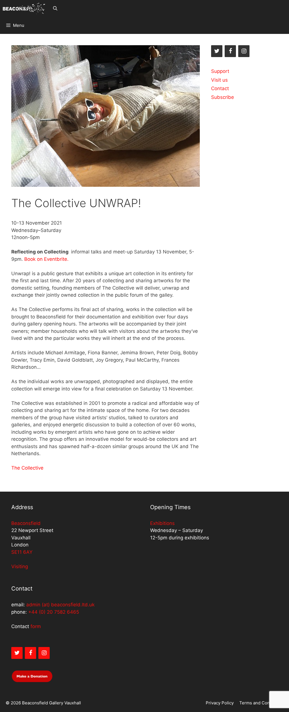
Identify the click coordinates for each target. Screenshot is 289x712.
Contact (220, 88)
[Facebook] (230, 51)
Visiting (19, 566)
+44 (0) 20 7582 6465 (53, 612)
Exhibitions (162, 523)
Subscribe (222, 97)
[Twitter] (216, 51)
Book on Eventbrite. (46, 259)
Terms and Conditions (261, 703)
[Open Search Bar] (55, 8)
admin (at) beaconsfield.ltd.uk (60, 604)
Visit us (219, 80)
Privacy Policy (220, 703)
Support (220, 71)
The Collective (27, 468)
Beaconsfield (26, 523)
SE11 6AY (21, 552)
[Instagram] (243, 51)
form (35, 626)
